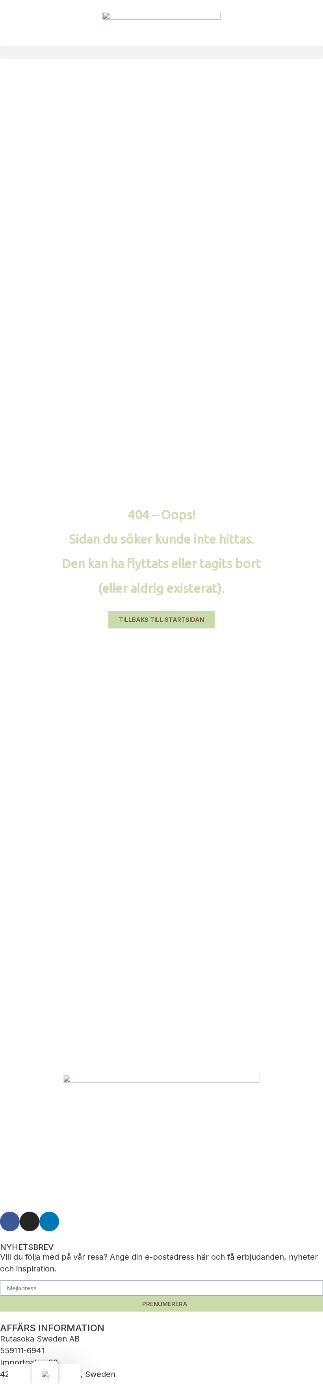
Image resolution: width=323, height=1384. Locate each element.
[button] (161, 52)
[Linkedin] (49, 1221)
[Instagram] (29, 1221)
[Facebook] (10, 1221)
